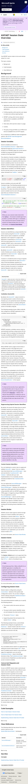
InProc (6, 217)
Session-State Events (20, 583)
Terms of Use (18, 780)
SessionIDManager (17, 471)
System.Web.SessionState (7, 731)
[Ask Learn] (19, 31)
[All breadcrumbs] (2, 31)
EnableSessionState (20, 595)
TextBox (14, 172)
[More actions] (26, 31)
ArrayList (3, 187)
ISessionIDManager (6, 487)
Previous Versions (13, 776)
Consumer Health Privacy (7, 780)
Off (10, 531)
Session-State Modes (16, 224)
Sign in (25, 14)
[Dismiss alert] (26, 2)
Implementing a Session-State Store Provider (12, 717)
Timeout (12, 615)
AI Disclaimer (4, 776)
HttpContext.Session (17, 148)
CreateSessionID (14, 473)
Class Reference (5, 51)
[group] (14, 204)
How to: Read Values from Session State (11, 714)
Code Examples (5, 49)
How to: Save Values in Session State (10, 711)
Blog (19, 776)
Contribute (3, 778)
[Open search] (21, 15)
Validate (3, 475)
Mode (17, 516)
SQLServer (3, 626)
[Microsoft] (14, 15)
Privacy (9, 778)
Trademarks (3, 782)
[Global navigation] (1, 15)
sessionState (22, 304)
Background (5, 47)
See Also (4, 53)
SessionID (16, 234)
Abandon (12, 392)
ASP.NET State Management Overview (10, 31)
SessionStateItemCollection (8, 146)
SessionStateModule (6, 380)
